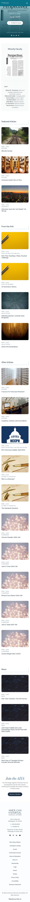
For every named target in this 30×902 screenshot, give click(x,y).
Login (15, 867)
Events (15, 849)
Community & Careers (15, 852)
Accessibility (15, 881)
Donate (15, 874)
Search (15, 870)
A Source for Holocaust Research (12, 392)
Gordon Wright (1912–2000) (11, 654)
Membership (15, 863)
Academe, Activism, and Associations (14, 421)
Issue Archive (14, 32)
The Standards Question (9, 508)
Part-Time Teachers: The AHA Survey (14, 699)
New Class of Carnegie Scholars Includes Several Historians (12, 761)
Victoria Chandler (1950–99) (10, 537)
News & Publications (15, 856)
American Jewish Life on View (11, 180)
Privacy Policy (15, 877)
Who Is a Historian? (8, 479)
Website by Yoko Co (15, 899)
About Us (15, 860)
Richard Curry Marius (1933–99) (11, 595)
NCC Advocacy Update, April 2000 (13, 450)
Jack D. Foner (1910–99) (9, 566)
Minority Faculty (6, 151)
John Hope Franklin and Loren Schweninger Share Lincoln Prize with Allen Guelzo (14, 729)
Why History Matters (15, 842)
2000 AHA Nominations (9, 347)
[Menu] (27, 3)
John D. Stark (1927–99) (9, 625)
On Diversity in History (8, 287)
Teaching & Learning (15, 845)
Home (8, 32)
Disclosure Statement (15, 884)
